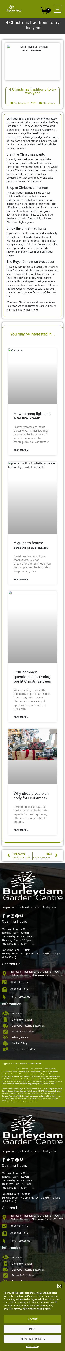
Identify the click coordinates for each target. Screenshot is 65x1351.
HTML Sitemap (21, 1068)
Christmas (49, 103)
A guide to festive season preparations (31, 545)
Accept (32, 1319)
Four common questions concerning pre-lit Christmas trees (32, 676)
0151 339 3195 (19, 982)
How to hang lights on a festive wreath (32, 416)
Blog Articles (36, 1068)
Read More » (21, 450)
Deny (32, 1329)
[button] (59, 1286)
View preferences (32, 1339)
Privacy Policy (32, 1346)
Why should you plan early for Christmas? (31, 795)
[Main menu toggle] (57, 9)
